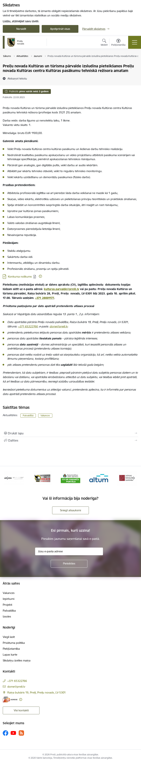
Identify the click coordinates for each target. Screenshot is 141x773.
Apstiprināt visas (60, 29)
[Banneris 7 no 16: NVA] (70, 478)
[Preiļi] (15, 42)
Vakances (45, 415)
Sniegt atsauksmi (70, 510)
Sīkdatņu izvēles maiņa (16, 660)
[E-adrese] (10, 699)
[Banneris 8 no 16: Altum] (99, 478)
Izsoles (7, 616)
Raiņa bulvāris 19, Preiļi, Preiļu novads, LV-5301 (36, 692)
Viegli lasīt (9, 637)
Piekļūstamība (11, 648)
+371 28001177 (44, 298)
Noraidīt (21, 29)
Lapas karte (10, 654)
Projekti (7, 604)
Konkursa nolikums (20, 276)
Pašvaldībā (28, 415)
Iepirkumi (8, 599)
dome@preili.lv (58, 326)
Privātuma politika (14, 643)
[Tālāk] (134, 478)
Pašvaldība (9, 610)
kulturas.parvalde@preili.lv (61, 289)
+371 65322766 (28, 326)
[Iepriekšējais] (7, 478)
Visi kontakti (21, 710)
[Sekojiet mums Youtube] (13, 733)
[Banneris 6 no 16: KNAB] (42, 478)
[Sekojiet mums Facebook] (5, 733)
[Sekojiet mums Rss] (21, 733)
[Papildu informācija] (40, 276)
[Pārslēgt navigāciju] (134, 42)
